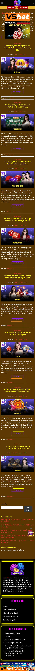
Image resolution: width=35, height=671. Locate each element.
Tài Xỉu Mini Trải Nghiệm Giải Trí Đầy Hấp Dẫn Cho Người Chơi (17, 447)
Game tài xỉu (17, 43)
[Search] (33, 3)
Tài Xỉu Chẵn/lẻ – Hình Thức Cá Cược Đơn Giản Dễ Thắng (17, 106)
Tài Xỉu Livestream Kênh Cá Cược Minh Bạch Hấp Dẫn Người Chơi (17, 220)
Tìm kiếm (4, 504)
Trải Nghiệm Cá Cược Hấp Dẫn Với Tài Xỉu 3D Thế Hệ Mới (17, 333)
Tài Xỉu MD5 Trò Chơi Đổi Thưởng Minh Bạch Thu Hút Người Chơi (17, 277)
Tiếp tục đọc (17, 92)
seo (26, 54)
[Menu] (2, 3)
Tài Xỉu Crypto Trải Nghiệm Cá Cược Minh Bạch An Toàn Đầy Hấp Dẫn (17, 48)
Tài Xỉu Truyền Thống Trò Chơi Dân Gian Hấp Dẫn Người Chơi (17, 163)
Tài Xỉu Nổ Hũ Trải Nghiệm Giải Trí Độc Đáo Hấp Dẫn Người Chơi (17, 390)
